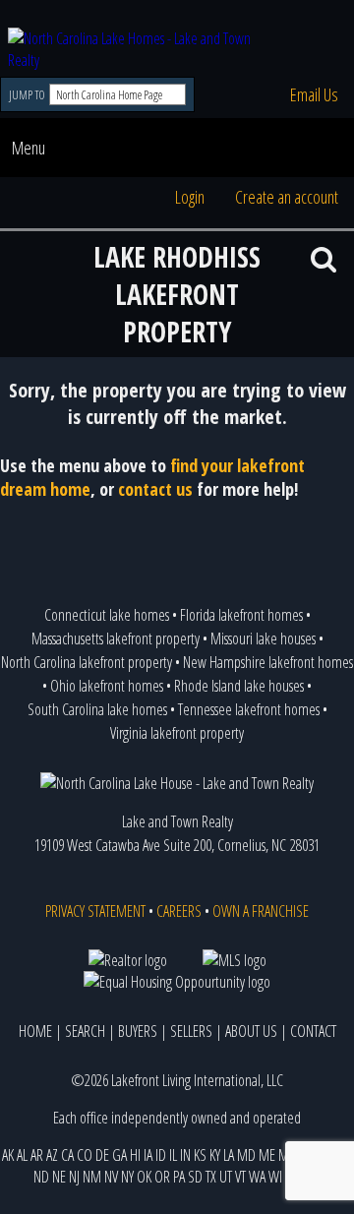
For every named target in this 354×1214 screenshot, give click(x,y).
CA (67, 1155)
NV (111, 1176)
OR (162, 1176)
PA (179, 1176)
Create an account (286, 197)
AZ (52, 1155)
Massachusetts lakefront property (115, 638)
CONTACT (313, 1031)
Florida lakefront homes (241, 615)
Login (190, 197)
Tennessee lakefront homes (249, 709)
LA (228, 1155)
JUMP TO (28, 95)
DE (102, 1155)
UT (225, 1176)
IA (148, 1155)
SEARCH (85, 1031)
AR (36, 1155)
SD (195, 1176)
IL (173, 1155)
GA (119, 1155)
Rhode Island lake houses (239, 686)
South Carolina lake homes (97, 709)
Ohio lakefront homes (106, 686)
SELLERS (191, 1031)
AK (8, 1155)
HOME (35, 1031)
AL (22, 1155)
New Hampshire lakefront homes (268, 662)
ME (267, 1155)
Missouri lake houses (263, 638)
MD (246, 1155)
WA (257, 1176)
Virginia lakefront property (177, 733)
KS (200, 1155)
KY (214, 1155)
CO (84, 1155)
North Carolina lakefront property (86, 662)
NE (59, 1176)
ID (160, 1155)
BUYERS (137, 1031)
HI (135, 1155)
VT (240, 1176)
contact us (155, 489)
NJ (74, 1176)
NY (127, 1176)
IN (185, 1155)
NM (92, 1176)
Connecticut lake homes (106, 615)
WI (275, 1176)
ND (41, 1176)
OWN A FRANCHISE (260, 911)
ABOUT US (251, 1031)
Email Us (314, 94)
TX (211, 1176)
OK (144, 1176)
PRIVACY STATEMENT (95, 911)
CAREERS (179, 911)
